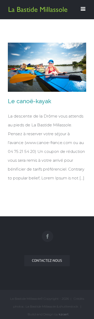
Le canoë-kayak (29, 101)
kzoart (64, 314)
